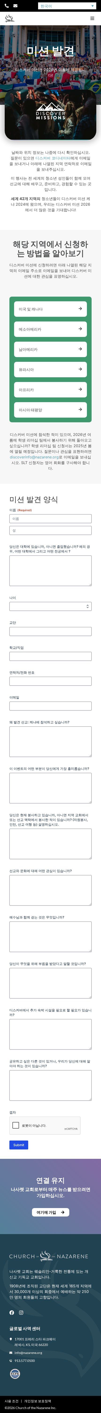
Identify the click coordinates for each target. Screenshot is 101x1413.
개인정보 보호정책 (37, 1401)
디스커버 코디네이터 (52, 158)
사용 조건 (12, 1401)
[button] (92, 18)
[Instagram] (21, 1312)
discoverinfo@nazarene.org (34, 457)
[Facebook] (11, 1312)
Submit (18, 1145)
